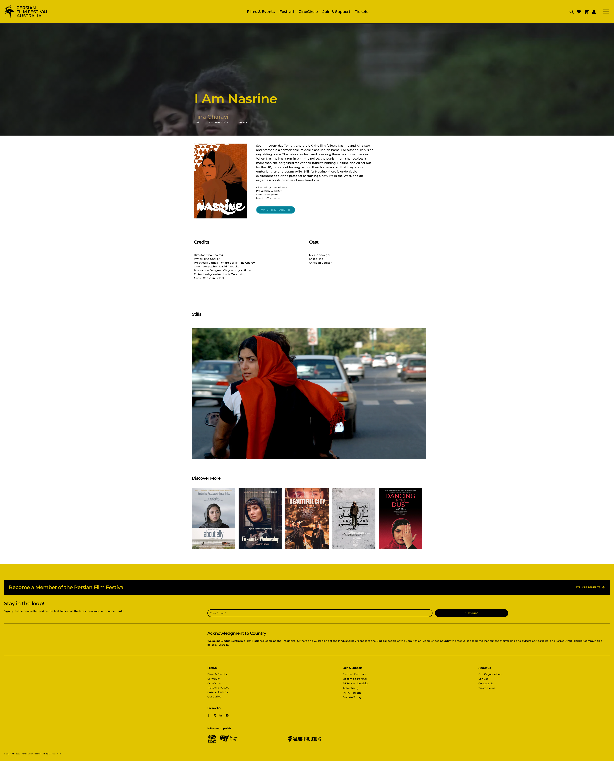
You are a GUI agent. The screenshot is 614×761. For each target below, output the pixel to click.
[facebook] (208, 715)
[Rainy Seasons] (353, 518)
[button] (199, 393)
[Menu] (603, 11)
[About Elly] (213, 518)
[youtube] (227, 715)
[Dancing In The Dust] (400, 518)
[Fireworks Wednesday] (260, 518)
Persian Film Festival (31, 754)
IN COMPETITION (218, 122)
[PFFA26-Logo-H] (26, 5)
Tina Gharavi (211, 116)
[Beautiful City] (307, 518)
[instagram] (221, 715)
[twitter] (214, 715)
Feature (242, 122)
